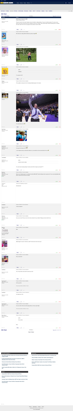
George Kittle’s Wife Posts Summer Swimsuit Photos (42, 365)
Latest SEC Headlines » (6, 353)
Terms (43, 406)
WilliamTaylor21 (4, 46)
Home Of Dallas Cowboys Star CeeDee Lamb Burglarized (42, 357)
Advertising (35, 406)
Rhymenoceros (4, 31)
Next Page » (31, 329)
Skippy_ (3, 81)
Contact (39, 406)
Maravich (3, 92)
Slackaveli (3, 239)
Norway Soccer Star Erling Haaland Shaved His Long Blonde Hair (44, 355)
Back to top (3, 29)
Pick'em (28, 2)
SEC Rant (4, 14)
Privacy (30, 406)
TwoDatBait (4, 157)
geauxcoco (4, 146)
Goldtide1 (26, 31)
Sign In (2, 0)
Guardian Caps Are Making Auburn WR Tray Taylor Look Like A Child (14, 379)
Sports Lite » (34, 353)
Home (18, 2)
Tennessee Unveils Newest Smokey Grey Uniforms (11, 361)
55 (21, 29)
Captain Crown (4, 254)
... (31, 2)
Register (5, 0)
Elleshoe (3, 172)
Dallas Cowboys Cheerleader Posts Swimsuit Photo (41, 359)
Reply (17, 29)
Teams (25, 2)
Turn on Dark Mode (36, 409)
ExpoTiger (4, 129)
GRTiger (3, 227)
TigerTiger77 (4, 281)
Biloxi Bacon (4, 315)
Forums (21, 2)
